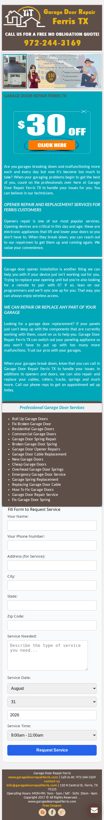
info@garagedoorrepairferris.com (32, 785)
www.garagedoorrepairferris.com (33, 777)
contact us (52, 781)
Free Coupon (52, 805)
